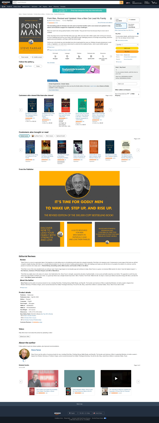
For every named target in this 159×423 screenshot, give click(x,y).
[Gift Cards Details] (37, 6)
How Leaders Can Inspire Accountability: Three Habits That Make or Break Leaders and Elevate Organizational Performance (47, 390)
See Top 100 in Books (46, 314)
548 (33, 159)
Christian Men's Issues (30, 317)
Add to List (121, 83)
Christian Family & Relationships (32, 319)
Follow (38, 66)
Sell (40, 6)
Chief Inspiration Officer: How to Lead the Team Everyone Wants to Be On (83, 390)
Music (50, 6)
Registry (45, 6)
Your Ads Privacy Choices (97, 418)
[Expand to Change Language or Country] (77, 413)
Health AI (9, 6)
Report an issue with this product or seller (60, 50)
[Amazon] (6, 2)
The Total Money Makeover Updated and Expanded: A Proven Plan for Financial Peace (120, 390)
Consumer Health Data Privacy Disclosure (81, 418)
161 (49, 159)
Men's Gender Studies (30, 315)
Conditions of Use (59, 418)
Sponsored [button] (21, 367)
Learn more (93, 86)
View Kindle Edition (54, 90)
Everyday (63, 6)
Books (20, 14)
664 (97, 159)
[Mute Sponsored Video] (56, 385)
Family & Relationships (59, 14)
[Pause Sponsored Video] (56, 382)
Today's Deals (17, 6)
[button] (3, 6)
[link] (32, 114)
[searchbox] (68, 2)
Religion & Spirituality (28, 14)
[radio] (121, 20)
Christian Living (49, 14)
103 (81, 159)
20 (65, 159)
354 (129, 159)
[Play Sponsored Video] (79, 378)
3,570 (113, 158)
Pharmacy (56, 6)
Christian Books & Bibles (39, 14)
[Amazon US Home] (57, 413)
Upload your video (24, 336)
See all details (51, 62)
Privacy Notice (67, 418)
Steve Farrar (52, 20)
